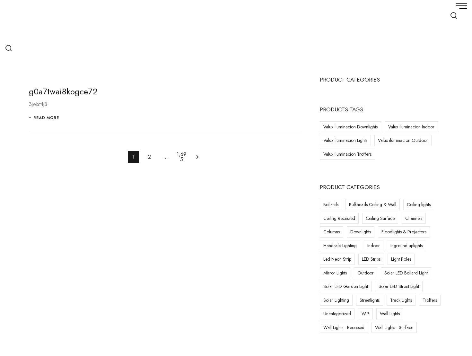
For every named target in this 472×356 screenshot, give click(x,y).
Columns (331, 232)
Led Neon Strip (337, 259)
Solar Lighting (336, 300)
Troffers (430, 300)
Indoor (373, 245)
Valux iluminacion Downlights (350, 127)
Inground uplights (406, 245)
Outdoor (365, 273)
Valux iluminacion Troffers (347, 154)
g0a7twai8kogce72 (63, 91)
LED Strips (371, 259)
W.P (365, 313)
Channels (413, 218)
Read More (46, 118)
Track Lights (401, 300)
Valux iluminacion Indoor (411, 127)
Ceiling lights (419, 204)
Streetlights (370, 300)
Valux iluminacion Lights (345, 140)
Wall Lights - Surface (394, 327)
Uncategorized (337, 313)
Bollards (330, 204)
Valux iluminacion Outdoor (403, 140)
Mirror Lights (335, 273)
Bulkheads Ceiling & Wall (372, 204)
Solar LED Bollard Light (406, 273)
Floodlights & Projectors (403, 232)
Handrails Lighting (340, 245)
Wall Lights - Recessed (343, 327)
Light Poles (401, 259)
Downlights (360, 232)
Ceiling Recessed (339, 218)
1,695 (181, 157)
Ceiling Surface (380, 218)
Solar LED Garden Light (345, 286)
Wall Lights (390, 313)
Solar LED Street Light (399, 286)
